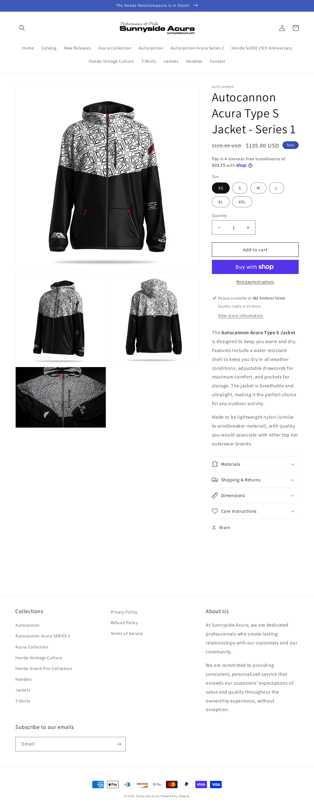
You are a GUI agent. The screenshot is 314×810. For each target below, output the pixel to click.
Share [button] (224, 527)
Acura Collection (31, 647)
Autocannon (27, 625)
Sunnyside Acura (148, 796)
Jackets (22, 690)
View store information (240, 315)
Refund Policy (124, 622)
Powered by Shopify (175, 796)
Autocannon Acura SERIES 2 (42, 636)
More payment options (255, 281)
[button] (22, 28)
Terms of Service (127, 633)
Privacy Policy (124, 612)
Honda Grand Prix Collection (43, 668)
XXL (242, 202)
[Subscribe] (118, 744)
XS (220, 188)
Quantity (219, 215)
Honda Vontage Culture (38, 657)
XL (220, 202)
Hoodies (23, 679)
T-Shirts (22, 701)
